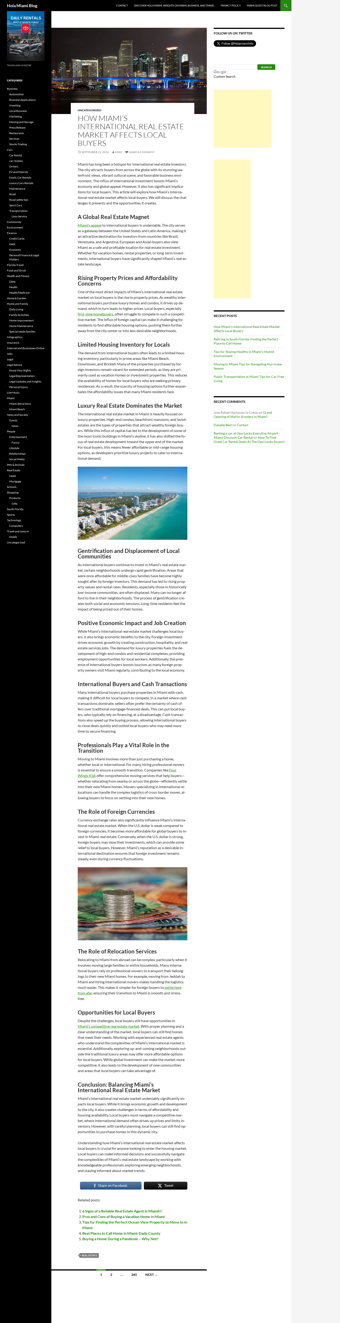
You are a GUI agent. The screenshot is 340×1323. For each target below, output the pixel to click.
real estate (89, 1255)
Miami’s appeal (90, 225)
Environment (15, 227)
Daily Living (16, 309)
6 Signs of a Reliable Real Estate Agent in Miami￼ (122, 1211)
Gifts (14, 503)
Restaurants (16, 133)
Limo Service (19, 216)
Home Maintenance (21, 326)
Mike (118, 152)
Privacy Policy (231, 5)
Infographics (14, 337)
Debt (12, 244)
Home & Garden (16, 298)
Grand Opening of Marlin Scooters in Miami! (243, 414)
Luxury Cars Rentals (21, 183)
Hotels (13, 537)
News (15, 426)
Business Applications (22, 100)
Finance (12, 233)
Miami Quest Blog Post (262, 5)
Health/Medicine (19, 292)
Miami (11, 398)
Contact (122, 5)
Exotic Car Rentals (20, 177)
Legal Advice (14, 365)
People (11, 431)
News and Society (17, 414)
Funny (15, 442)
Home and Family (17, 303)
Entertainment (18, 437)
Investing (14, 105)
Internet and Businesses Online (25, 348)
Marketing (15, 116)
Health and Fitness (18, 276)
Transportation (18, 211)
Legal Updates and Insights (25, 381)
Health (13, 287)
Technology (14, 520)
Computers (16, 525)
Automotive (16, 94)
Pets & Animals (16, 464)
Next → (151, 1275)
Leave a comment (142, 152)
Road (12, 194)
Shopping (13, 492)
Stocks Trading (18, 144)
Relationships (17, 453)
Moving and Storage (21, 122)
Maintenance (17, 188)
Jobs (9, 353)
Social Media (17, 459)
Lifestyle (14, 448)
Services (14, 138)
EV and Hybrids (18, 172)
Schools (11, 487)
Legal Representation (22, 376)
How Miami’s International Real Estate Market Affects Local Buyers (131, 130)
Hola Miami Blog (22, 5)
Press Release (17, 127)
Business (12, 88)
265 (134, 1275)
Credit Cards (17, 238)
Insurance (13, 342)
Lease (12, 476)
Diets (12, 281)
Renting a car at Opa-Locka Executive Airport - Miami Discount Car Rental (247, 435)
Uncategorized (89, 110)
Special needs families (22, 331)
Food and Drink (16, 270)
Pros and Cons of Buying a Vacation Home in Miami (123, 1216)
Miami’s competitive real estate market (108, 1026)
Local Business (18, 111)
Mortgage (15, 481)
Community (14, 222)
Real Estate (13, 470)
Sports (11, 514)
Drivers (13, 166)
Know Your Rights (20, 370)
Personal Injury (18, 387)
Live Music (13, 392)
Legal (10, 359)
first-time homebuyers (95, 314)
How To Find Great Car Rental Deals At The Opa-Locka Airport (249, 439)
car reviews (16, 161)
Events (13, 420)
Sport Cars (15, 205)
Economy (15, 249)
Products (14, 498)
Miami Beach (17, 409)
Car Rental (15, 155)
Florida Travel (15, 265)
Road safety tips (18, 199)
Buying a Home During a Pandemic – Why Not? (120, 1239)
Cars (9, 149)
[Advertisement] (243, 119)
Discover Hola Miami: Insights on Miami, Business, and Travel (174, 5)
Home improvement (21, 320)
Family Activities (19, 315)
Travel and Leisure (18, 531)
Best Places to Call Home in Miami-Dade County (121, 1233)
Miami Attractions (20, 403)
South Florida (15, 509)
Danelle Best (223, 425)
